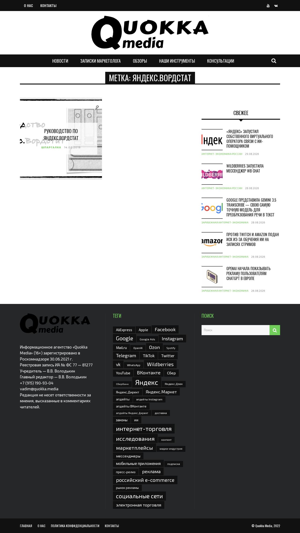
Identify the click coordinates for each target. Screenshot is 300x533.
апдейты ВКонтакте (131, 406)
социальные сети (139, 495)
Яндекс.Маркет (161, 391)
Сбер (171, 373)
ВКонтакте (149, 372)
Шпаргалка (51, 147)
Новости (60, 61)
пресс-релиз (125, 472)
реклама (151, 471)
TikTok (149, 355)
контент (166, 439)
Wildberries (160, 364)
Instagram (172, 338)
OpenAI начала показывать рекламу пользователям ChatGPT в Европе (248, 273)
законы (122, 420)
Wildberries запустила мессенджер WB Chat (245, 168)
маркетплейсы (134, 448)
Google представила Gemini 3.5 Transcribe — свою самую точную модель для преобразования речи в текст (251, 207)
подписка (173, 463)
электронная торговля (138, 504)
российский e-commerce (145, 480)
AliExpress (124, 330)
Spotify (170, 347)
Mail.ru (121, 347)
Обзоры (140, 61)
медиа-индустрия (171, 448)
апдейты (123, 399)
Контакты (48, 5)
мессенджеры (128, 456)
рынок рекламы (127, 488)
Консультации (220, 61)
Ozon (154, 347)
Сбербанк (122, 383)
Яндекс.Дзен (174, 384)
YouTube (123, 373)
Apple (143, 329)
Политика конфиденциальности (75, 525)
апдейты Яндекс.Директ (132, 412)
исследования (135, 438)
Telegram (126, 355)
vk (118, 364)
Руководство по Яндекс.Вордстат (61, 134)
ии (136, 420)
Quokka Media (263, 525)
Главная (26, 525)
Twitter (168, 355)
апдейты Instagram (149, 399)
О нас (28, 5)
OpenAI (137, 347)
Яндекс (146, 382)
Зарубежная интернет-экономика (225, 222)
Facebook (165, 329)
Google (124, 338)
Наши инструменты (177, 61)
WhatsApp (133, 365)
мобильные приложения (138, 463)
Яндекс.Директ (127, 392)
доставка (161, 412)
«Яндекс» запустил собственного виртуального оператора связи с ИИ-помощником (249, 139)
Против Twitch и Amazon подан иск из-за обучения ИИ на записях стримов (252, 239)
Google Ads (147, 339)
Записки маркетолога (100, 61)
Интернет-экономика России (222, 153)
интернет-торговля (144, 428)
